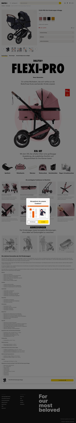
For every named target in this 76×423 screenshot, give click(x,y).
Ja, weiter (43, 221)
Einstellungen (32, 221)
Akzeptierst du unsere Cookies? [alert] (38, 202)
